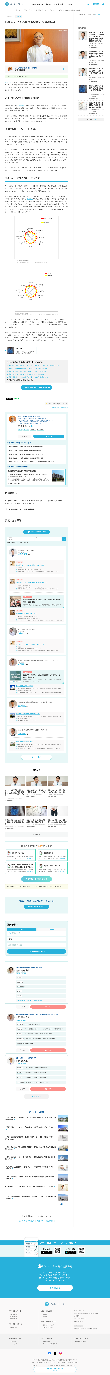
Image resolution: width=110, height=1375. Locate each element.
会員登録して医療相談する (37, 879)
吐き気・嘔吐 (23, 1221)
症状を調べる (13, 1316)
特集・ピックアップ (48, 1325)
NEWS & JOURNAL (48, 1327)
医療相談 (48, 4)
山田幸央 (22, 664)
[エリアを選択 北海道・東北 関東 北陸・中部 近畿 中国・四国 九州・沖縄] (36, 939)
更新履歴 (97, 14)
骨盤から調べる (28, 10)
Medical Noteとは (79, 1310)
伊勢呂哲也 (22, 554)
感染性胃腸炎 (50, 1221)
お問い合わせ (77, 1321)
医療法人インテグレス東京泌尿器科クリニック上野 (30, 565)
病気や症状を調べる (37, 4)
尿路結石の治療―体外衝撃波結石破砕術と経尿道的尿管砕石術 (27, 368)
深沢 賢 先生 (22, 1061)
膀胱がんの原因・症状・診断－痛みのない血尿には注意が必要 (27, 371)
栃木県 (20, 429)
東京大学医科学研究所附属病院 (24, 741)
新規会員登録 (55, 1288)
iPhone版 (12, 1341)
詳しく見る (48, 1006)
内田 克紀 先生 (23, 970)
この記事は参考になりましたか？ (57, 403)
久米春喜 (22, 734)
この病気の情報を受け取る (35, 907)
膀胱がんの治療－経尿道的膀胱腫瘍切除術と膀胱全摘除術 (25, 374)
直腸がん (21, 105)
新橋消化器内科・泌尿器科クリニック (26, 613)
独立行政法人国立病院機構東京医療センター (28, 714)
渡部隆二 (22, 633)
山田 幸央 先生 (23, 1017)
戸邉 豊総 (24, 426)
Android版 (12, 1344)
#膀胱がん (18, 16)
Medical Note (46, 1341)
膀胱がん (52, 10)
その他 (70, 4)
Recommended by (57, 1204)
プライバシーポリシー (80, 1318)
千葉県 (18, 1063)
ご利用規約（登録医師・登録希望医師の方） (86, 1329)
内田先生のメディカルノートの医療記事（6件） (30, 1000)
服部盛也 (22, 706)
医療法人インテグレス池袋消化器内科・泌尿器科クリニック (32, 582)
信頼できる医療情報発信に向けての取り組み (86, 1313)
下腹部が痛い (41, 1221)
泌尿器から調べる (41, 10)
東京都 (18, 1020)
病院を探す (46, 1314)
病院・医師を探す (59, 4)
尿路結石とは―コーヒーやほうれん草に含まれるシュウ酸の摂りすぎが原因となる (33, 365)
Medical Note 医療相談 (49, 1344)
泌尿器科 (26, 429)
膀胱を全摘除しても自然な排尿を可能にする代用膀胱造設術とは (28, 377)
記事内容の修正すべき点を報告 (59, 407)
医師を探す (46, 1316)
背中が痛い (31, 1221)
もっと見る (36, 757)
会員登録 (96, 4)
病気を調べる (16, 10)
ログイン (89, 4)
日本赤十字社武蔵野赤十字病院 (24, 686)
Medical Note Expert (80, 1341)
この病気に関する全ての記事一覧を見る (36, 387)
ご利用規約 (77, 1316)
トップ (7, 10)
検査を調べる (13, 1318)
